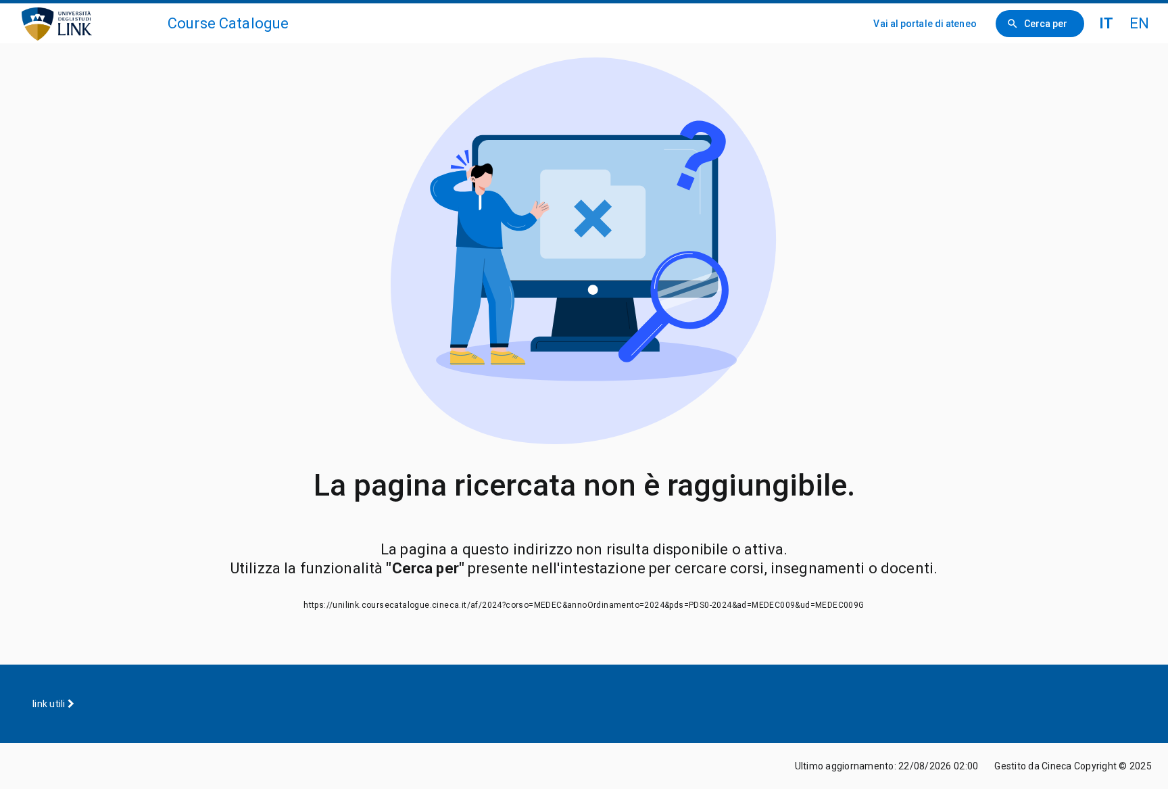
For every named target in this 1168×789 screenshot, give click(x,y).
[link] (89, 23)
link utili (50, 703)
